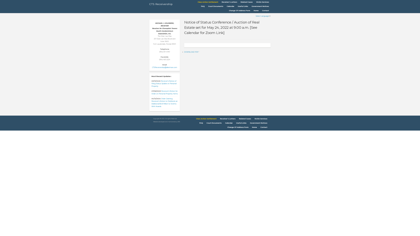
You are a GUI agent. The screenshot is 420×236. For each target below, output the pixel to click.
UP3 (178, 121)
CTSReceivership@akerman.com (164, 67)
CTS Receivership (161, 4)
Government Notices (260, 6)
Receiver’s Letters (229, 2)
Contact (265, 11)
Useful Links (243, 6)
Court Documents (215, 6)
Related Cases (247, 2)
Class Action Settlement (208, 2)
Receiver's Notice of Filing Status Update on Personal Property (164, 83)
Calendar (230, 6)
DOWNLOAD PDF (191, 52)
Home (256, 11)
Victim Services (262, 2)
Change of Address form (239, 11)
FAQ (203, 6)
